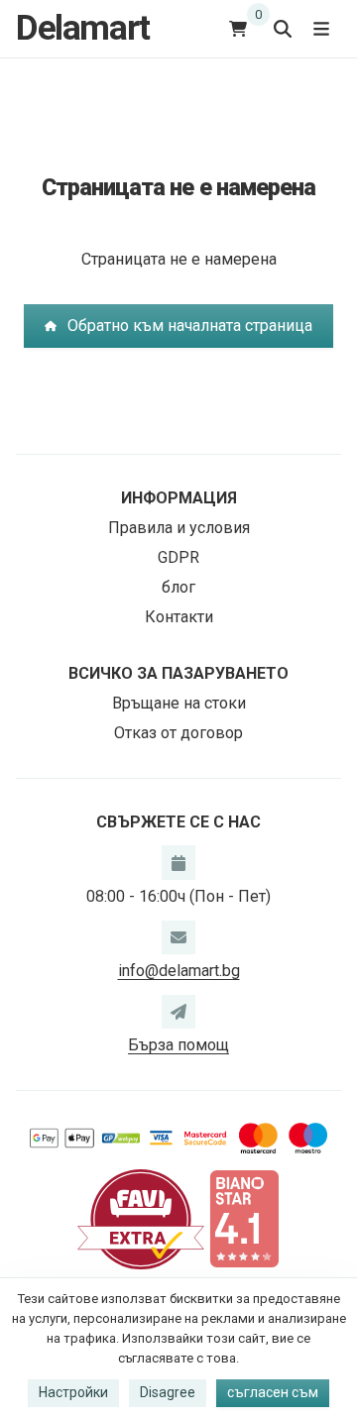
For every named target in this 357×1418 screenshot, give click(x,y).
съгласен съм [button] (272, 1392)
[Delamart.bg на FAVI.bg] (140, 1217)
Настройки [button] (73, 1392)
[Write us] (178, 1012)
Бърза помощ (178, 1045)
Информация (179, 498)
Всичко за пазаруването (178, 673)
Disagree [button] (167, 1392)
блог (178, 587)
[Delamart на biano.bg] (244, 1217)
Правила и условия (179, 527)
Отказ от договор (178, 732)
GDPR (178, 557)
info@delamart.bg (179, 970)
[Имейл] (178, 937)
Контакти (179, 616)
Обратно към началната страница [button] (189, 325)
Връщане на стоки (179, 703)
